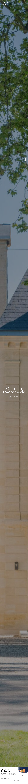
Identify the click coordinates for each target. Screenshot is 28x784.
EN (25, 160)
